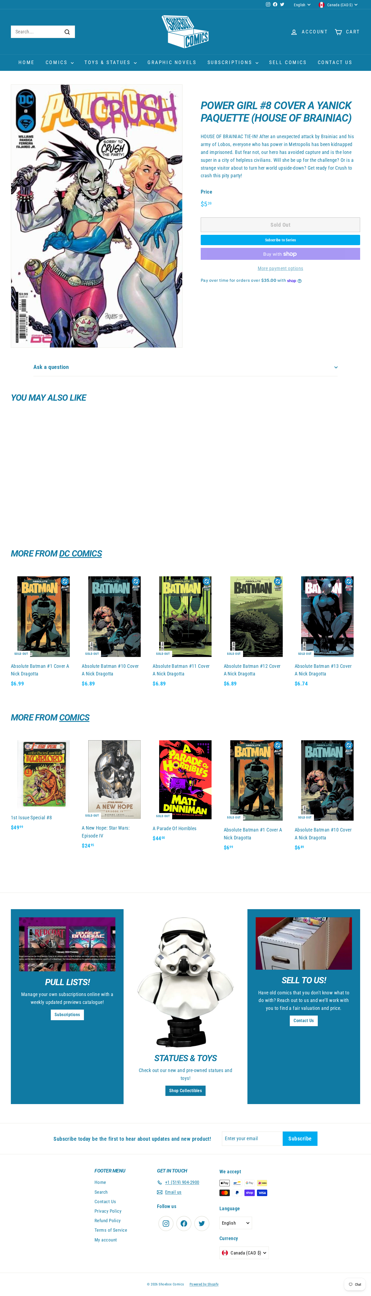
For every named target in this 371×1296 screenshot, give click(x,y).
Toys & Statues (108, 62)
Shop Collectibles (185, 1090)
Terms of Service (111, 1230)
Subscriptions (230, 62)
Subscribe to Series (280, 240)
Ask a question (51, 367)
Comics (58, 62)
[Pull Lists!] (67, 944)
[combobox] (43, 32)
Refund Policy (108, 1220)
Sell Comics (288, 62)
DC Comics (80, 553)
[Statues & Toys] (185, 982)
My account (106, 1240)
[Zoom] (96, 216)
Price (206, 192)
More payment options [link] (280, 268)
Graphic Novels (171, 62)
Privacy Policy (108, 1211)
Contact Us (335, 62)
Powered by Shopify (204, 1284)
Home (26, 62)
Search (101, 1192)
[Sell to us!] (304, 943)
